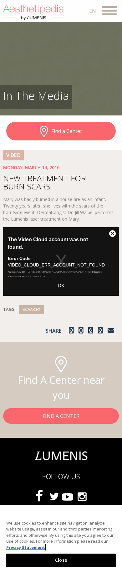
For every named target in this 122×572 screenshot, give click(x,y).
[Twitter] (54, 496)
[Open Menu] (109, 11)
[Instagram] (81, 496)
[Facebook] (40, 496)
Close (61, 560)
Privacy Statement (25, 547)
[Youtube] (68, 496)
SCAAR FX (31, 309)
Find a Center (66, 131)
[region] (61, 538)
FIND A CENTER (61, 416)
